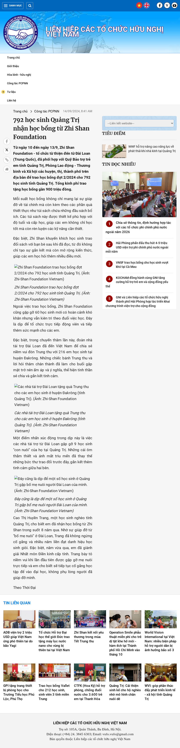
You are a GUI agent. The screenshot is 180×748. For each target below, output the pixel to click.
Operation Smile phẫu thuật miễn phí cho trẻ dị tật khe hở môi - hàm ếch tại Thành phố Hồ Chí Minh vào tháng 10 (125, 643)
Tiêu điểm (113, 133)
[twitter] (167, 5)
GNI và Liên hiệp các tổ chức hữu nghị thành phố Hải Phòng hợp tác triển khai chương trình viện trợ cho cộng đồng (138, 302)
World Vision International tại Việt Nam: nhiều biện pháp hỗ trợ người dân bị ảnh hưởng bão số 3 (160, 641)
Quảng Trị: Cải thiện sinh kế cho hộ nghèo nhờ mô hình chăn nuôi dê (125, 692)
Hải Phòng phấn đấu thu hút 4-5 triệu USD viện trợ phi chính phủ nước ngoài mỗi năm (137, 247)
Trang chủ (13, 57)
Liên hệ (11, 100)
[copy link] (6, 160)
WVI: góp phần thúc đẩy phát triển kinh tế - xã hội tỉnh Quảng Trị (160, 692)
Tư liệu (9, 92)
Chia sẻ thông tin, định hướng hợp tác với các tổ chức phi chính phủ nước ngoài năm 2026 (138, 227)
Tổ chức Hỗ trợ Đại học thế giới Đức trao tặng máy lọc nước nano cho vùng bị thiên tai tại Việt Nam (54, 641)
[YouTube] (174, 5)
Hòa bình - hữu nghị (19, 74)
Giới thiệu (13, 66)
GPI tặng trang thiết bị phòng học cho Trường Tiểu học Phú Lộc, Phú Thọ (18, 692)
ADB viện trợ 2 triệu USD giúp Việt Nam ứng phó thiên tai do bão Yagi (18, 639)
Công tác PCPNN (17, 83)
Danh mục (15, 5)
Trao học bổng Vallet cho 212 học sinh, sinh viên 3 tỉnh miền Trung (54, 692)
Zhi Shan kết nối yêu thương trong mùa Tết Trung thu (89, 636)
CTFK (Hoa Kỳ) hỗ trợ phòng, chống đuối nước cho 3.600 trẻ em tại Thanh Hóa (89, 692)
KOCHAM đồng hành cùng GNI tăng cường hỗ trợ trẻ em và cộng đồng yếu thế (137, 282)
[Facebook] (160, 5)
